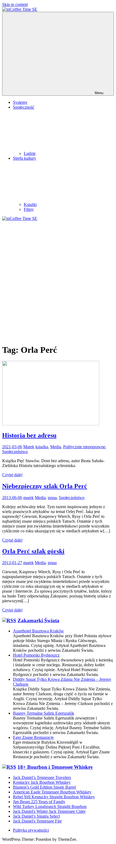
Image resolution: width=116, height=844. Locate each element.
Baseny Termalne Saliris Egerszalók (43, 713)
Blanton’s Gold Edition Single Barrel (44, 787)
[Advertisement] (58, 281)
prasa (52, 497)
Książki (30, 204)
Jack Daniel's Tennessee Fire (37, 821)
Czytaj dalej (12, 474)
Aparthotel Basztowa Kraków (38, 631)
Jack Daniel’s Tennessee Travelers (42, 777)
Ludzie (30, 153)
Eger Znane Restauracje (33, 737)
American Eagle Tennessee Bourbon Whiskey (52, 792)
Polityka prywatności (31, 830)
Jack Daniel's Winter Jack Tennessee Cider (49, 811)
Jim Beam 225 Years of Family (39, 801)
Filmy (29, 209)
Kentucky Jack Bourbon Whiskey (42, 782)
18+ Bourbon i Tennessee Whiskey (55, 767)
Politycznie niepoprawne (84, 446)
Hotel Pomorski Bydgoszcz (36, 655)
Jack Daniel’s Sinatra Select (36, 816)
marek (28, 497)
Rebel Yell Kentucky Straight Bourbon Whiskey (54, 797)
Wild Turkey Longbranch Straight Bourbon (50, 806)
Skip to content (15, 4)
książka (41, 446)
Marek (28, 446)
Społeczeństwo (15, 451)
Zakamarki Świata (38, 620)
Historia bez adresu (29, 435)
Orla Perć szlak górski (33, 551)
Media (55, 446)
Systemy (20, 102)
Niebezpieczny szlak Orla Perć (44, 486)
